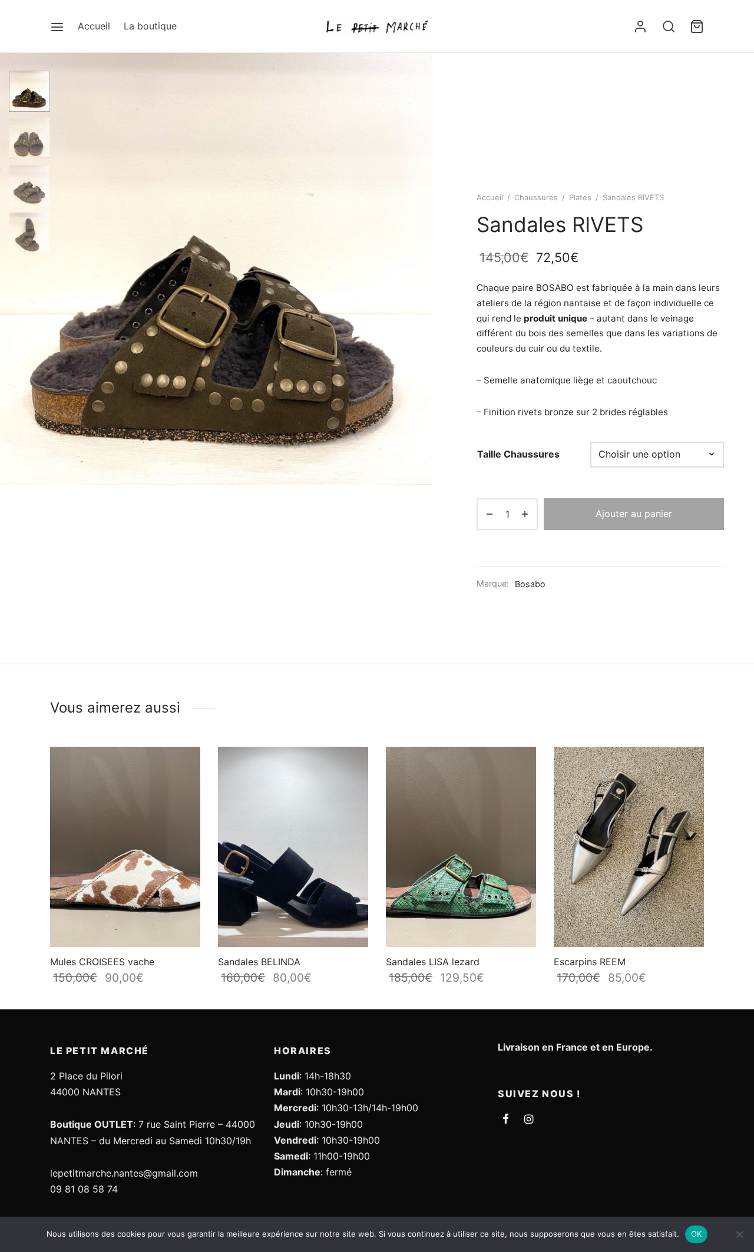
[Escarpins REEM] (629, 847)
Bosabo (530, 584)
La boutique (150, 26)
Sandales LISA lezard (432, 962)
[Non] (739, 1234)
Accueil (94, 26)
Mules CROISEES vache (102, 962)
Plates (580, 197)
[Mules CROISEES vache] (125, 847)
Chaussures (536, 197)
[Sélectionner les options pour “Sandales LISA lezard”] (517, 767)
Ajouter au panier (634, 513)
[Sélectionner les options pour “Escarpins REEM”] (685, 767)
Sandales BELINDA (259, 962)
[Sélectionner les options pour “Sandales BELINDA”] (350, 767)
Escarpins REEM (590, 962)
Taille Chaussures (518, 454)
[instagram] (529, 1120)
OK (696, 1233)
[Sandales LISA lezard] (461, 847)
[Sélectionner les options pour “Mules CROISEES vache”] (182, 767)
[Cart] (697, 26)
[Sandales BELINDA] (293, 847)
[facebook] (506, 1120)
